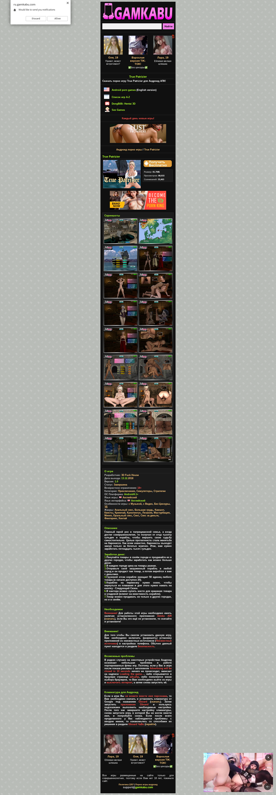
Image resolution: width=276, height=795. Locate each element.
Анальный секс (124, 509)
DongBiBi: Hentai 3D (123, 103)
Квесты (108, 512)
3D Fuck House (130, 475)
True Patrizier (152, 149)
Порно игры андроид (146, 784)
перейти (150, 724)
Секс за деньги (149, 515)
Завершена (120, 484)
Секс (136, 515)
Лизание (147, 512)
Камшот (159, 509)
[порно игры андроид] (138, 19)
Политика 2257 (126, 784)
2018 (130, 478)
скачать (110, 618)
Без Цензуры (162, 503)
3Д (105, 506)
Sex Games (118, 109)
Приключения (126, 491)
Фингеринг (110, 518)
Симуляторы (144, 491)
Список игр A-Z (121, 97)
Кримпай (120, 512)
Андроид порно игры (129, 149)
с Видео (148, 503)
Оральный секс (122, 515)
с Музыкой (135, 503)
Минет (108, 515)
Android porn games (124, 90)
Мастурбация (162, 512)
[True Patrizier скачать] (157, 166)
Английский (129, 497)
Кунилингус (134, 512)
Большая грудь (144, 509)
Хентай (122, 518)
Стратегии (160, 491)
